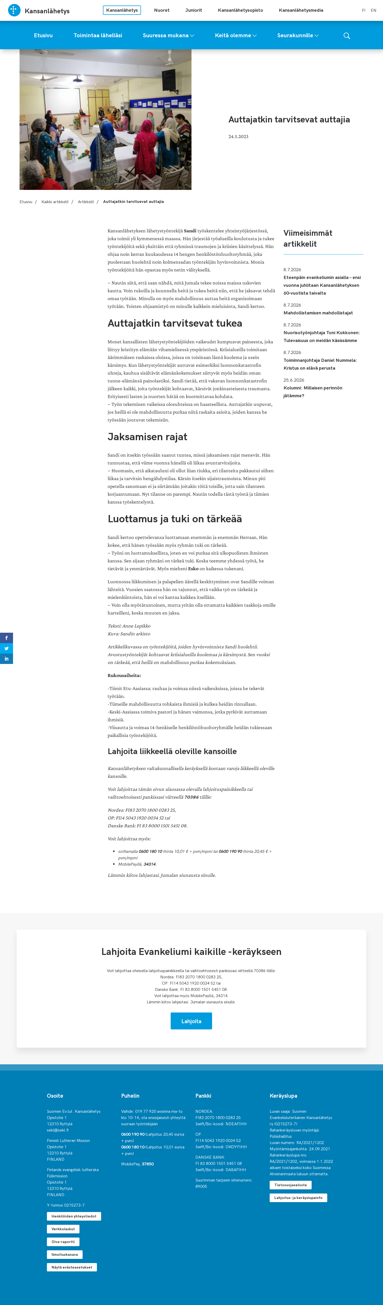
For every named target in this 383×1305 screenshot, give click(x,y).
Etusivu (26, 201)
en (373, 10)
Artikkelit (86, 201)
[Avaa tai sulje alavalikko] (192, 34)
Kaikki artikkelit (55, 201)
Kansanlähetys (122, 10)
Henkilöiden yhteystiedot (74, 1216)
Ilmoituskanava (65, 1254)
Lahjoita (191, 1020)
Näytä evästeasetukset (72, 1267)
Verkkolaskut (63, 1228)
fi (364, 10)
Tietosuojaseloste (290, 1184)
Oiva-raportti (63, 1241)
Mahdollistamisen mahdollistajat (318, 312)
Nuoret (162, 10)
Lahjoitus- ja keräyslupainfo (298, 1197)
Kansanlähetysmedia (301, 10)
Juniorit (193, 10)
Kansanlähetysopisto (240, 10)
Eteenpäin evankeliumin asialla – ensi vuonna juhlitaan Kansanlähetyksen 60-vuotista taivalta (322, 285)
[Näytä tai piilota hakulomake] (347, 35)
